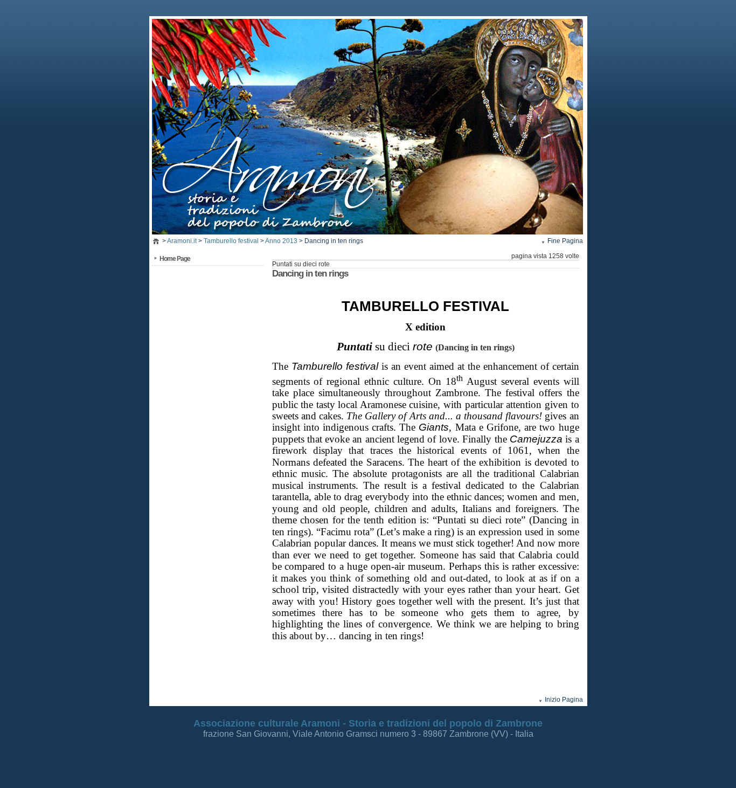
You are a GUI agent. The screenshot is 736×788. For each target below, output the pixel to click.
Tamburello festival (231, 241)
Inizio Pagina (564, 699)
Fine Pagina (565, 241)
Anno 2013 (281, 241)
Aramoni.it (182, 241)
